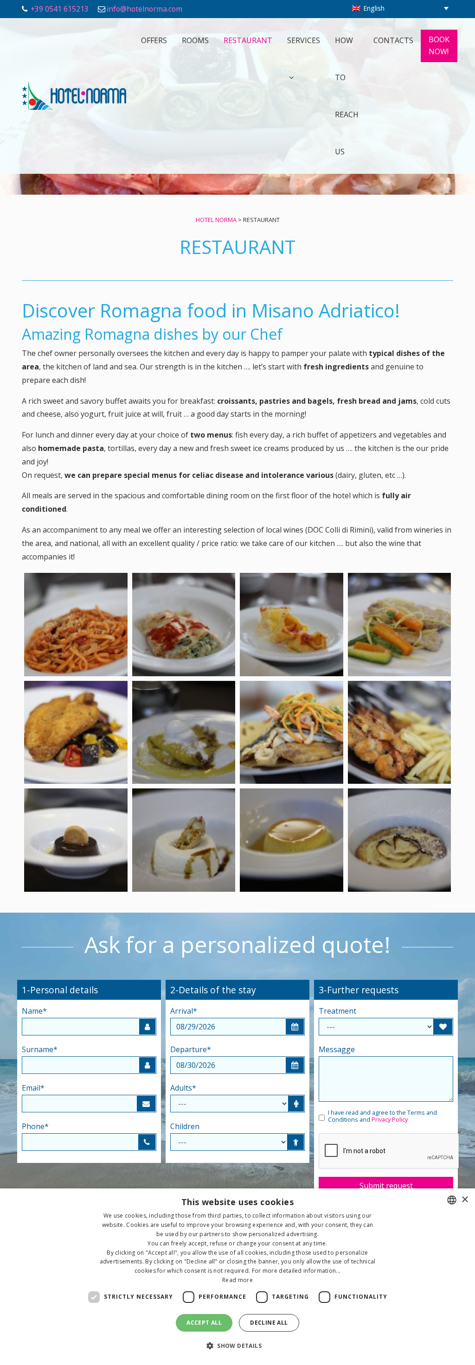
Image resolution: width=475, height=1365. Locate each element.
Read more (237, 1280)
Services (303, 40)
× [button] (464, 1199)
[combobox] (451, 1200)
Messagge (337, 1049)
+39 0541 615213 (60, 9)
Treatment (337, 1011)
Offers (154, 40)
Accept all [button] (204, 1323)
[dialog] (237, 1276)
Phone (35, 1126)
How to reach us (347, 96)
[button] (237, 1346)
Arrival (183, 1011)
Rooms (195, 40)
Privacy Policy (390, 1119)
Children (184, 1126)
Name (34, 1011)
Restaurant (248, 40)
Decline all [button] (269, 1323)
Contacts (393, 40)
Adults (183, 1088)
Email (33, 1088)
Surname (40, 1049)
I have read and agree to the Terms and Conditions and (382, 1116)
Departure (190, 1049)
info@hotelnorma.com (144, 9)
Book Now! (439, 45)
